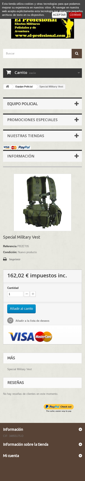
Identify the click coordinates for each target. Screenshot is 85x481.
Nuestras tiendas (25, 135)
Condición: (10, 252)
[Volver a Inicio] (7, 86)
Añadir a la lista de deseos (32, 320)
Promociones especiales (32, 119)
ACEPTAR (59, 14)
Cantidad (13, 287)
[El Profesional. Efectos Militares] (42, 27)
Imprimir (14, 259)
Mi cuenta (11, 455)
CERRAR (75, 14)
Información (20, 156)
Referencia (10, 246)
